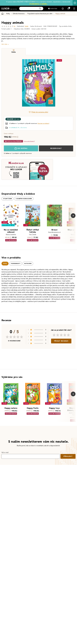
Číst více (4, 44)
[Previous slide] (17, 82)
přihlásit (67, 456)
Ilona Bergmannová (54, 232)
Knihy (8, 13)
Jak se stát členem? (29, 141)
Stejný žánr (7, 198)
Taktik (26, 26)
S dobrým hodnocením (24, 198)
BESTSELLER (71, 225)
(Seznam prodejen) (43, 123)
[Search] (40, 8)
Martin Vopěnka (11, 234)
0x (14, 26)
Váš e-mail (5, 452)
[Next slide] (59, 82)
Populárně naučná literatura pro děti (39, 13)
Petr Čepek (32, 234)
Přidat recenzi (61, 341)
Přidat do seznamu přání (39, 112)
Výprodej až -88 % (8, 225)
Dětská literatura (19, 13)
